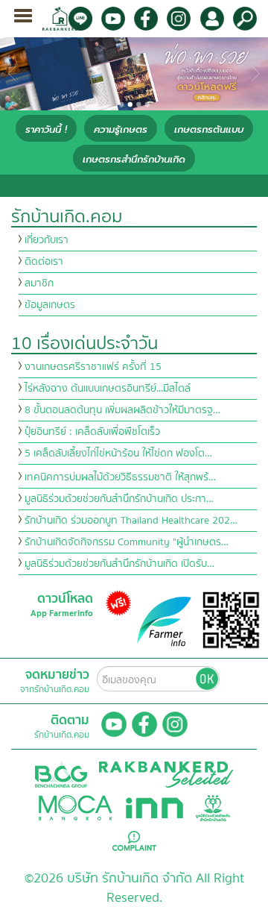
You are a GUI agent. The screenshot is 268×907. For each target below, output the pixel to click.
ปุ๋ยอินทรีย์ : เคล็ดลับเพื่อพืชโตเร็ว (92, 432)
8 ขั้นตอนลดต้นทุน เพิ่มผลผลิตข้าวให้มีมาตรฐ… (122, 410)
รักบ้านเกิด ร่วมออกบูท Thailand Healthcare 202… (131, 520)
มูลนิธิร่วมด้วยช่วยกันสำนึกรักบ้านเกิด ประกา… (119, 499)
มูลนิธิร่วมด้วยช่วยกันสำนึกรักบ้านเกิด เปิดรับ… (119, 564)
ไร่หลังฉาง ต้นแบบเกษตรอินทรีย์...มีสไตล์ (108, 388)
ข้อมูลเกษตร (50, 305)
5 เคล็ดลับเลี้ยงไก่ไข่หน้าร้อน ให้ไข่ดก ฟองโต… (118, 453)
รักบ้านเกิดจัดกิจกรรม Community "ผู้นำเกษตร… (127, 542)
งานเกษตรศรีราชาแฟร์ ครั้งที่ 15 (93, 367)
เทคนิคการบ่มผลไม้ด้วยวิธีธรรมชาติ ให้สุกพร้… (120, 477)
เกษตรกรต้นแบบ (208, 129)
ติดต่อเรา (44, 262)
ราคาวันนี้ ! (46, 129)
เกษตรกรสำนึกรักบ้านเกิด (134, 159)
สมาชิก (39, 283)
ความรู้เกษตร (120, 129)
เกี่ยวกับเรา (46, 240)
